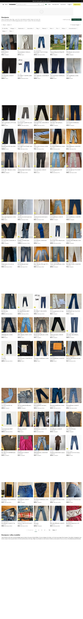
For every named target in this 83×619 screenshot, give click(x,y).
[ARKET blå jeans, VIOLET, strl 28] (25, 324)
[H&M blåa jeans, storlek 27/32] (41, 419)
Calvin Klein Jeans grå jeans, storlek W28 (56, 122)
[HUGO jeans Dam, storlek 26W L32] (41, 112)
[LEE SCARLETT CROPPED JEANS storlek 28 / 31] (25, 65)
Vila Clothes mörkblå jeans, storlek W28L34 (41, 499)
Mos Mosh (70, 521)
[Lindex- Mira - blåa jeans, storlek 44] (9, 160)
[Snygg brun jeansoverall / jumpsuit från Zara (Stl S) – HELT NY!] (57, 442)
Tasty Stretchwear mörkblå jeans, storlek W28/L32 (57, 75)
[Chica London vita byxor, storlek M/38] (41, 136)
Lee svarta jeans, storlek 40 (7, 75)
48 (18, 427)
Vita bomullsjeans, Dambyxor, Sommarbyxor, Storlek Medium (24, 52)
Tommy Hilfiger (56, 262)
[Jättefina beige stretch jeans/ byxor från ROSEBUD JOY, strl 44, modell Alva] (25, 160)
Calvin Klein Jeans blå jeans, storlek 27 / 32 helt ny (72, 334)
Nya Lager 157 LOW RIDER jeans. (8, 452)
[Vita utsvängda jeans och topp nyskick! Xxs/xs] (57, 301)
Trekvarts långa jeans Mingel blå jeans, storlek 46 (57, 52)
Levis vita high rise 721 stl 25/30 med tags (73, 170)
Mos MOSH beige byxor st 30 (72, 523)
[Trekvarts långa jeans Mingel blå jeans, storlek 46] (57, 42)
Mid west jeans (4, 311)
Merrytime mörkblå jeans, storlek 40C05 (57, 405)
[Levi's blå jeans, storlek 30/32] (41, 230)
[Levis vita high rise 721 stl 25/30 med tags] (74, 160)
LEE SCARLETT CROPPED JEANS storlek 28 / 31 (25, 75)
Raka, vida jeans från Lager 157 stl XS (41, 264)
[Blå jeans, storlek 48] (25, 419)
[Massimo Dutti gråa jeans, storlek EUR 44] (41, 324)
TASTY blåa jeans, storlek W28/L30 (41, 75)
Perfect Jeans (71, 239)
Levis (62, 538)
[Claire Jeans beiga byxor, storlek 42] (9, 207)
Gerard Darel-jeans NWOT (7, 428)
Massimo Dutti (38, 333)
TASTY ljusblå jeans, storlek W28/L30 (72, 75)
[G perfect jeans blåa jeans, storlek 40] (74, 230)
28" (18, 74)
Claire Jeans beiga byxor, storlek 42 (8, 217)
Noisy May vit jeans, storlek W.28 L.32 (73, 264)
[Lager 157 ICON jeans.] (74, 419)
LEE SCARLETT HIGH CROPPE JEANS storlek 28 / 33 (40, 311)
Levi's (69, 121)
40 (66, 50)
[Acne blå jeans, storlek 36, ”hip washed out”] (9, 513)
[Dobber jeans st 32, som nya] (9, 254)
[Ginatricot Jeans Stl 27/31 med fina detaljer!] (25, 513)
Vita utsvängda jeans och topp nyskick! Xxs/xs (56, 311)
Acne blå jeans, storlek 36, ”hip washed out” (8, 523)
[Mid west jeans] (9, 301)
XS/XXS (51, 309)
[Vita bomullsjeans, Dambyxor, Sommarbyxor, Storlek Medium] (25, 42)
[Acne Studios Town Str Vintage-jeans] (41, 42)
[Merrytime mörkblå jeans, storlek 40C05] (57, 395)
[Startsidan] (12, 4)
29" (34, 50)
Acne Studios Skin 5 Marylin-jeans (57, 240)
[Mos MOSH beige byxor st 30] (74, 513)
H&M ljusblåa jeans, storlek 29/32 (73, 146)
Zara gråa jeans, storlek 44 (56, 428)
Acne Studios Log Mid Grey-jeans (25, 122)
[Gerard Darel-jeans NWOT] (9, 419)
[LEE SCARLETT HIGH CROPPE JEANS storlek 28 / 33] (41, 301)
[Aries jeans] (41, 513)
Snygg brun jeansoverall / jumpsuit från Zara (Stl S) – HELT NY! (57, 452)
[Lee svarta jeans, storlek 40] (9, 65)
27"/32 (35, 427)
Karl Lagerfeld (22, 309)
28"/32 (67, 262)
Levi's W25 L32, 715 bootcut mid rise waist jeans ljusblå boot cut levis (73, 499)
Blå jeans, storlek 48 (22, 428)
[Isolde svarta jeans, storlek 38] (57, 324)
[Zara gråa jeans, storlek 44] (57, 419)
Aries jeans (36, 523)
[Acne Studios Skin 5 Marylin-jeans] (57, 230)
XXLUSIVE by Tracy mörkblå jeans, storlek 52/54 (8, 499)
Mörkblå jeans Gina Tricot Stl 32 (73, 311)
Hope (5, 144)
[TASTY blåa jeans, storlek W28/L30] (41, 65)
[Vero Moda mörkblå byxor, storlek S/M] (57, 136)
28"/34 (35, 451)
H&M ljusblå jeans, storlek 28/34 (41, 452)
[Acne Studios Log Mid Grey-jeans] (25, 112)
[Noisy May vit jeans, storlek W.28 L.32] (74, 254)
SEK (49, 4)
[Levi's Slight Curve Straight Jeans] (25, 136)
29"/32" (67, 451)
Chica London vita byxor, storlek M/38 (41, 146)
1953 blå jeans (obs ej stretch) (73, 52)
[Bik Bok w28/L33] (9, 42)
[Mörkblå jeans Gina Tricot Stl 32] (74, 301)
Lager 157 (38, 262)
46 (50, 50)
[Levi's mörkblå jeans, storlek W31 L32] (57, 348)
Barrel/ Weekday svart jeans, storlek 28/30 (40, 405)
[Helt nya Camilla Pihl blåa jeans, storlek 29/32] (25, 395)
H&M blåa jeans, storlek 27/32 (40, 428)
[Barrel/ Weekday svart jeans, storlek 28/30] (41, 395)
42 (34, 168)
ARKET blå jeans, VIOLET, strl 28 (25, 334)
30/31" (2, 239)
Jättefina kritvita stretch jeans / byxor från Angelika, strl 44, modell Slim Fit (41, 217)
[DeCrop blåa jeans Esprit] (25, 254)
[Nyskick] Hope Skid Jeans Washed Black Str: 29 (9, 146)
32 (50, 168)
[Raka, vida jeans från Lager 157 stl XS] (41, 254)
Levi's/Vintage (72, 498)
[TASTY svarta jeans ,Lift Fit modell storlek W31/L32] (9, 112)
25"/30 (67, 168)
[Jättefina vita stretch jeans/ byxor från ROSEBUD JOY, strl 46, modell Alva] (25, 207)
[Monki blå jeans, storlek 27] (25, 489)
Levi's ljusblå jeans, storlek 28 (56, 216)
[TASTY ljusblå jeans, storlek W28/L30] (74, 65)
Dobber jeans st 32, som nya (7, 264)
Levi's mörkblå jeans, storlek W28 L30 (73, 217)
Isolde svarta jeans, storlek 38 (56, 334)
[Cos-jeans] (9, 348)
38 (50, 333)
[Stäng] (82, 1)
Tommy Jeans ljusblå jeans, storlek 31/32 (57, 264)
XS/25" (67, 498)
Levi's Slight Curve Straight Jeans (25, 146)
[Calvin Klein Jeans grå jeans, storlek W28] (57, 112)
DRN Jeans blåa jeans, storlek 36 (57, 523)
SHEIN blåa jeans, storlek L (7, 334)
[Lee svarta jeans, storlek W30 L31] (9, 230)
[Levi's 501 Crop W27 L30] (9, 395)
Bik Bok (4, 50)
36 (1, 521)
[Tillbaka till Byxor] (2, 25)
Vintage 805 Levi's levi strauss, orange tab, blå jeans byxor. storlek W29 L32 (73, 452)
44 (1, 168)
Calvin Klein (54, 121)
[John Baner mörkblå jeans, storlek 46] (41, 348)
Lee (4, 74)
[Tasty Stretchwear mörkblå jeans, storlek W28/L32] (57, 65)
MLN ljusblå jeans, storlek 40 (72, 405)
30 (66, 521)
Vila (36, 498)
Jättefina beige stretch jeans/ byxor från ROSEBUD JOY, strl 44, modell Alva (25, 170)
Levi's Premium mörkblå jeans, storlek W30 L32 (72, 122)
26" (18, 121)
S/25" (35, 521)
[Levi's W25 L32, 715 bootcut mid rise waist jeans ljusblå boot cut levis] (74, 489)
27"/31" (19, 521)
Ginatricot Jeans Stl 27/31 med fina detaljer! (25, 523)
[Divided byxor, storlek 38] (25, 442)
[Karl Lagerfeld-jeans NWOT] (25, 301)
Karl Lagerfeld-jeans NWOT (24, 311)
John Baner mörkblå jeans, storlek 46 (41, 358)
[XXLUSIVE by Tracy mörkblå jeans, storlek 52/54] (9, 489)
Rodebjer (22, 239)
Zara (53, 168)
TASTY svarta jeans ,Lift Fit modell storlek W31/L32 (8, 122)
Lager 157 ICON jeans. (71, 428)
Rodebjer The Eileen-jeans (23, 240)
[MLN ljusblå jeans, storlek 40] (74, 395)
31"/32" (2, 121)
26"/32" (35, 121)
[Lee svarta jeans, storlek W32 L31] (25, 348)
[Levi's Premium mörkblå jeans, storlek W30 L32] (74, 112)
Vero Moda (55, 144)
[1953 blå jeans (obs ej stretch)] (74, 42)
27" (18, 498)
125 (49, 530)
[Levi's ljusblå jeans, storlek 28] (57, 207)
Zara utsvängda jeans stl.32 (56, 169)
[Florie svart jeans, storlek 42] (41, 160)
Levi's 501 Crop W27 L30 (6, 405)
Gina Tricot (70, 309)
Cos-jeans (3, 358)
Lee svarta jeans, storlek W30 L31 (8, 240)
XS (34, 262)
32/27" (67, 333)
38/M (35, 144)
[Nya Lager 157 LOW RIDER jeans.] (9, 442)
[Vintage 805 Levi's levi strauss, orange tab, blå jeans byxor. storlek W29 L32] (74, 442)
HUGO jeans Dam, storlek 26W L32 (41, 122)
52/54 (2, 498)
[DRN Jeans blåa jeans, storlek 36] (57, 513)
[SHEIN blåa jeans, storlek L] (9, 324)
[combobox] (28, 4)
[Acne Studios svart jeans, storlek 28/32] (57, 489)
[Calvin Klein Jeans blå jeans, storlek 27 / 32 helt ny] (74, 324)
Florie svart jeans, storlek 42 (40, 169)
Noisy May (72, 262)
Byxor (4, 24)
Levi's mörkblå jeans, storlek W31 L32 (57, 358)
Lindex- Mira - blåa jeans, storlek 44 (8, 170)
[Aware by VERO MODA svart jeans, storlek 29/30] (74, 348)
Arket (21, 333)
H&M (69, 144)
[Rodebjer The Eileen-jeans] (25, 230)
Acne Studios (38, 50)
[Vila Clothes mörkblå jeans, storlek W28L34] (41, 489)
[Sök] (38, 4)
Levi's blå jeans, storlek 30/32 (40, 240)
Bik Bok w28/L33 (4, 52)
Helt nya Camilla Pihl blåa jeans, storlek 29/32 (24, 405)
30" (34, 239)
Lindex (4, 168)
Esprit (20, 262)
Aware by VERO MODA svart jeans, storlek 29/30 (73, 358)
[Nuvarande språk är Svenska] (46, 4)
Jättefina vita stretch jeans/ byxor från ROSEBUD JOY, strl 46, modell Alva (25, 217)
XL (66, 427)
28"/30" (35, 74)
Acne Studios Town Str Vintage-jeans (41, 52)
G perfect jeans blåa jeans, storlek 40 (73, 240)
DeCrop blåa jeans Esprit (23, 264)
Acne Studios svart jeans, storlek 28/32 (57, 499)
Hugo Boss (40, 121)
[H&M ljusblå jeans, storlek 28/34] (41, 442)
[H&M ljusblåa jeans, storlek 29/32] (74, 136)
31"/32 (51, 262)
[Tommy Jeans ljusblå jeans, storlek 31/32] (57, 254)
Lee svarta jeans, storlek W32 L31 (25, 358)
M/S (51, 144)
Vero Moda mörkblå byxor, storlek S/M (57, 146)
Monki (21, 498)
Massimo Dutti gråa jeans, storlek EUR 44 (41, 334)
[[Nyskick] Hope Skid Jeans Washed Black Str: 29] (9, 136)
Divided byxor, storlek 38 (23, 452)
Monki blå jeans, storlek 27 (23, 499)
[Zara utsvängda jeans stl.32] (57, 160)
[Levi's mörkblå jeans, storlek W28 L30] (74, 207)
